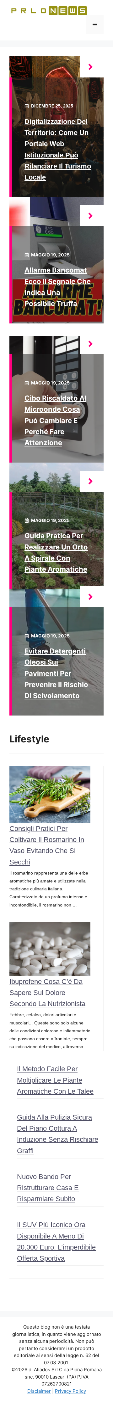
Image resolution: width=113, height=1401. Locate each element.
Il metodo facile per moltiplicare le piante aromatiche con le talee (55, 1080)
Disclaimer (39, 1391)
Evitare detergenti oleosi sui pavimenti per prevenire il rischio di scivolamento (56, 673)
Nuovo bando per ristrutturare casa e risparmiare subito (48, 1188)
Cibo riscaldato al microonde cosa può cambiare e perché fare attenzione (55, 420)
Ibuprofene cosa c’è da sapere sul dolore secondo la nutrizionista (47, 993)
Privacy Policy (70, 1391)
